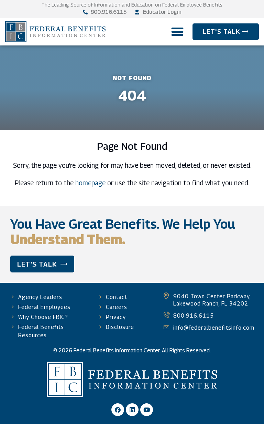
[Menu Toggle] (177, 31)
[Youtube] (146, 409)
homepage (90, 183)
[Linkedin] (132, 409)
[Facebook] (117, 409)
